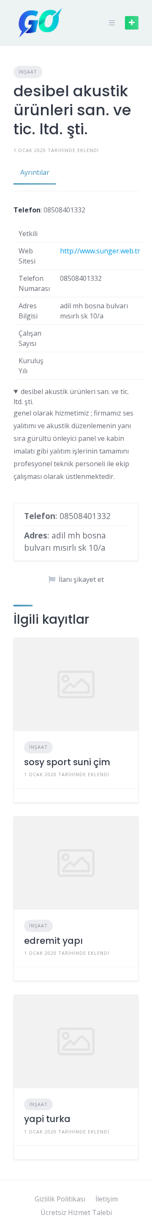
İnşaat (28, 71)
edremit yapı (53, 941)
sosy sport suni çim (67, 762)
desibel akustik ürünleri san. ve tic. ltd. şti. (71, 396)
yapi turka (47, 1119)
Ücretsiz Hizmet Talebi (76, 1212)
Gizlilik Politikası (60, 1199)
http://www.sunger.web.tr (100, 250)
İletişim (106, 1199)
